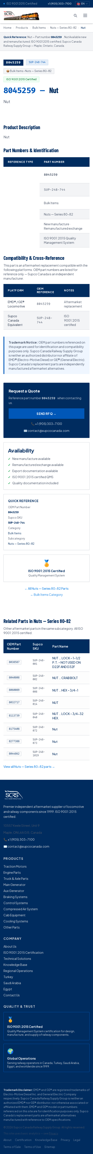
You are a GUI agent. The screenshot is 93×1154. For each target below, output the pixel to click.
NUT (55, 703)
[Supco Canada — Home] (21, 15)
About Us (9, 946)
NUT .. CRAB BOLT (65, 678)
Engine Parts (12, 872)
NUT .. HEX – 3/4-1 (65, 690)
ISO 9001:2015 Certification (23, 952)
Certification (23, 1140)
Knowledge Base (15, 965)
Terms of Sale (12, 1147)
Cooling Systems (15, 921)
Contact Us (11, 995)
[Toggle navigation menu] (85, 15)
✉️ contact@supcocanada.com (46, 431)
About (7, 1140)
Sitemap (49, 1147)
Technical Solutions (17, 958)
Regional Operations (18, 971)
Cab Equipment (14, 915)
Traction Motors (15, 866)
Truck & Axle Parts (15, 878)
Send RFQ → (46, 414)
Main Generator (14, 885)
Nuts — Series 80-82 (63, 27)
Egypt (7, 989)
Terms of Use (32, 1147)
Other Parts (11, 927)
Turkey (8, 977)
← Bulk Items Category (46, 594)
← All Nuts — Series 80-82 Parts (46, 588)
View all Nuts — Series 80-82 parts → (29, 766)
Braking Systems (15, 897)
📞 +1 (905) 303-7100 (46, 424)
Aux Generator (13, 891)
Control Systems (15, 903)
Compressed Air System (20, 909)
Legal (76, 1140)
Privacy (53, 1133)
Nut (55, 729)
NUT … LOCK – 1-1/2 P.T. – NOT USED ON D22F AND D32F (66, 662)
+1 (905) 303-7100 (60, 3)
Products (22, 27)
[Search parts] (75, 15)
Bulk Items (39, 27)
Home (7, 27)
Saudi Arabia (12, 983)
